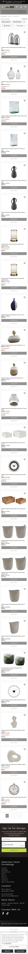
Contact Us (5, 880)
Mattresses (5, 870)
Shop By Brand (6, 872)
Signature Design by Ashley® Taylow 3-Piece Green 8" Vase (14, 115)
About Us (4, 876)
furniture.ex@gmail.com (11, 896)
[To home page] (9, 7)
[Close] (26, 934)
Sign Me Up (14, 850)
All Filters (8, 25)
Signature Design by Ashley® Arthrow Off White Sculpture (13, 764)
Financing (4, 878)
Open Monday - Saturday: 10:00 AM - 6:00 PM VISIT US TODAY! (15, 2)
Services (4, 874)
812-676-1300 (9, 894)
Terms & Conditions (14, 929)
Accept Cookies (20, 951)
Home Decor (16, 16)
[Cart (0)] (25, 7)
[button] (2, 7)
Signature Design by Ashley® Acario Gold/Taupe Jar (12, 378)
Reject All (7, 951)
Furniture (10, 16)
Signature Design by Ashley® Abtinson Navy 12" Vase (12, 314)
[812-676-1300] (21, 7)
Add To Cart (14, 56)
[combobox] (20, 25)
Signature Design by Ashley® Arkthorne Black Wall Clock (13, 699)
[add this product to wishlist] (25, 32)
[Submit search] (24, 11)
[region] (14, 943)
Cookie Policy (8, 943)
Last (20, 815)
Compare (15, 59)
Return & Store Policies (8, 882)
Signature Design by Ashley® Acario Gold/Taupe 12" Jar (13, 345)
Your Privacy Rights (14, 946)
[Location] (17, 7)
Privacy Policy (14, 931)
